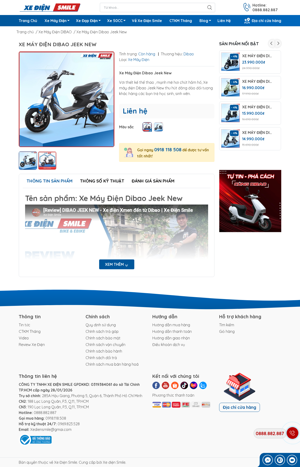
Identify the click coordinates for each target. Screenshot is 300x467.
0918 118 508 (167, 149)
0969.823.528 (69, 423)
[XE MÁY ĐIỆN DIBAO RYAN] (230, 113)
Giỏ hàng (227, 331)
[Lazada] (193, 385)
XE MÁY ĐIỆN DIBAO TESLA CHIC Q (258, 81)
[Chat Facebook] (267, 460)
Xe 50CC (115, 20)
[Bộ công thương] (35, 439)
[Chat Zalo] (280, 460)
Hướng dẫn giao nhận (171, 338)
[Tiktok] (184, 385)
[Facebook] (156, 385)
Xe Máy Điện (56, 20)
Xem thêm (115, 264)
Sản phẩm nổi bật (239, 43)
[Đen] (147, 127)
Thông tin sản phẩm (49, 181)
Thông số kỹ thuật (102, 181)
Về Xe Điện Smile (147, 20)
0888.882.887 (45, 412)
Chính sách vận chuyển (105, 344)
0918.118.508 (55, 418)
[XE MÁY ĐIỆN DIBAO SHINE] (230, 62)
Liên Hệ (224, 20)
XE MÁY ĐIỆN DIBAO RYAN (258, 107)
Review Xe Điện (32, 344)
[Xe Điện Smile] (50, 7)
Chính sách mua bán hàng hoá (112, 364)
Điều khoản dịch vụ (168, 344)
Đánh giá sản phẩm (153, 181)
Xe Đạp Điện (87, 20)
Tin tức (24, 325)
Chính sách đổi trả (101, 357)
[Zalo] (203, 385)
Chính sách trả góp (102, 331)
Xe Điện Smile (65, 462)
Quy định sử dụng (101, 325)
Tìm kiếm (226, 325)
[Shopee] (175, 385)
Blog (203, 20)
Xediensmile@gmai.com (50, 429)
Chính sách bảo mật (103, 338)
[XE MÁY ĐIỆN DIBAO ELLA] (230, 138)
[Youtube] (165, 385)
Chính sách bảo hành (104, 351)
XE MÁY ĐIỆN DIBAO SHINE (258, 56)
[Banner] (250, 201)
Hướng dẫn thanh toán (172, 331)
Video (24, 338)
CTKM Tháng (180, 20)
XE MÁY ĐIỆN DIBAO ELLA (258, 132)
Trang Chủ (28, 20)
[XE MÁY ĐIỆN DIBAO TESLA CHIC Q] (230, 87)
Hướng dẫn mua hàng (171, 325)
